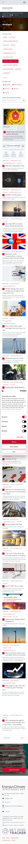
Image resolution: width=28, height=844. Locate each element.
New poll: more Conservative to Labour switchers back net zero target (13, 256)
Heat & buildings (8, 69)
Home (4, 21)
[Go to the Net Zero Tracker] (14, 831)
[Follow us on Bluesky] (13, 15)
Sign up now (14, 770)
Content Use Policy (6, 840)
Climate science (8, 49)
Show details (20, 437)
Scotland (12, 37)
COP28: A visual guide (13, 195)
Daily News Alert (7, 16)
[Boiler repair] (14, 308)
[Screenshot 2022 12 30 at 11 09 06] (14, 571)
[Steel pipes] (14, 509)
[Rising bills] (14, 474)
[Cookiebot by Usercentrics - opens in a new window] (20, 391)
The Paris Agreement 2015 (14, 166)
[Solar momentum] (14, 601)
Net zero (18, 69)
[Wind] (14, 635)
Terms (3, 837)
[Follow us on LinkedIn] (11, 15)
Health (13, 45)
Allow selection (14, 446)
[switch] (24, 421)
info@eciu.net (9, 798)
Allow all (14, 441)
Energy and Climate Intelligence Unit (12, 807)
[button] (3, 2)
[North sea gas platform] (14, 209)
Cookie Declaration (15, 837)
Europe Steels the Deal (13, 524)
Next (22, 738)
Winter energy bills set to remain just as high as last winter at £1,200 (13, 291)
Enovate (9, 820)
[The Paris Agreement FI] (14, 150)
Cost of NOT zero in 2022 (14, 586)
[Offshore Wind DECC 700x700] (14, 346)
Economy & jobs (8, 57)
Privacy (7, 837)
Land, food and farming (10, 65)
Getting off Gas (10, 459)
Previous (7, 738)
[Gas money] (14, 274)
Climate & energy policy (10, 61)
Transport (6, 73)
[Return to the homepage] (14, 787)
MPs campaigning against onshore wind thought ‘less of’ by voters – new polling (13, 722)
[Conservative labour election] (14, 241)
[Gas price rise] (14, 670)
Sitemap (13, 840)
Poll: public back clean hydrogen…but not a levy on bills (13, 328)
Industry (6, 45)
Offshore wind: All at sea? (14, 358)
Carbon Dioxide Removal (10, 41)
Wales (5, 37)
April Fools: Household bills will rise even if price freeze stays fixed (14, 492)
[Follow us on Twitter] (9, 15)
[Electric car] (14, 372)
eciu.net (7, 811)
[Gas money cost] (14, 538)
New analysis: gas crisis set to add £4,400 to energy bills (13, 688)
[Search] (23, 100)
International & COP (9, 53)
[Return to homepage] (7, 8)
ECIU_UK (7, 802)
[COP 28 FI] (14, 180)
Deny (14, 451)
